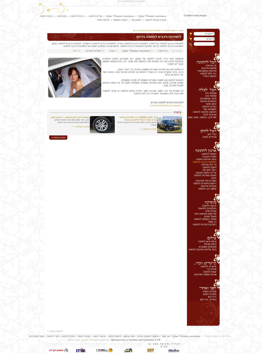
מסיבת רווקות (209, 291)
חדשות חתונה (114, 336)
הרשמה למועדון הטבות (148, 336)
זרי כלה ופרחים (209, 164)
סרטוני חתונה (99, 336)
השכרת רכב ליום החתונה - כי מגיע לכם (70, 117)
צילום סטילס (210, 244)
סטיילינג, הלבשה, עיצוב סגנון (202, 117)
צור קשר (166, 336)
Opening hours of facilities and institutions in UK (136, 340)
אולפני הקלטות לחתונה (205, 219)
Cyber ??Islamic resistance (152, 16)
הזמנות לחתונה (209, 154)
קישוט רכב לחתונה (207, 188)
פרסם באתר (103, 20)
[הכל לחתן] (203, 127)
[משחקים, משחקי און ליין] (58, 351)
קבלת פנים (211, 211)
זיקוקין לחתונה (209, 167)
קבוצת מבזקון (74, 340)
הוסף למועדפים (37, 336)
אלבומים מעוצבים (207, 246)
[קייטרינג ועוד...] (203, 259)
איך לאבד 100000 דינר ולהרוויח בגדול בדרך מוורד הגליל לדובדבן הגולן (138, 118)
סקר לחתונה (53, 336)
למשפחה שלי (209, 109)
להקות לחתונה (209, 205)
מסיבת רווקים (209, 294)
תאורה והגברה (209, 156)
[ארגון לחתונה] (203, 147)
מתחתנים (61, 16)
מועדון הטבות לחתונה (155, 20)
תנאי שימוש (129, 336)
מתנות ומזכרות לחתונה (205, 175)
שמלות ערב (210, 96)
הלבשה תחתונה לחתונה (204, 112)
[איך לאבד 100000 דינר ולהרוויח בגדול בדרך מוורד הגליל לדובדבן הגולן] (169, 132)
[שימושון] (150, 351)
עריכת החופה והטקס (206, 172)
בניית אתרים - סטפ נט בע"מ (217, 336)
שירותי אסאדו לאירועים (205, 274)
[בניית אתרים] (81, 351)
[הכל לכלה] (203, 86)
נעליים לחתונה (209, 106)
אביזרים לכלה (209, 114)
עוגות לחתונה (209, 271)
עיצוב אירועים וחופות (206, 159)
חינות (213, 178)
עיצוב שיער (211, 104)
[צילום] (203, 234)
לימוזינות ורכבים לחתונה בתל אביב (165, 105)
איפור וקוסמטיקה (208, 98)
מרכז (111, 50)
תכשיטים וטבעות (208, 101)
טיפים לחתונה (68, 336)
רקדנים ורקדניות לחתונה (204, 224)
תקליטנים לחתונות (207, 208)
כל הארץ (162, 50)
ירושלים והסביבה (93, 50)
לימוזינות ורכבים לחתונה (204, 162)
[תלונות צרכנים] (104, 351)
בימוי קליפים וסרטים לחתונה (202, 249)
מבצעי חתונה (83, 336)
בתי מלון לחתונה (208, 73)
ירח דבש (212, 296)
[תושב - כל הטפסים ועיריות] (127, 351)
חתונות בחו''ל (209, 76)
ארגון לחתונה (170, 30)
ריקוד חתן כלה (209, 170)
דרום (75, 50)
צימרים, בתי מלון (208, 299)
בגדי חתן (212, 134)
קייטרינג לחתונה (208, 266)
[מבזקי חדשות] (173, 351)
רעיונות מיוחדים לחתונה (204, 183)
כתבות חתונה (46, 16)
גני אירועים (211, 65)
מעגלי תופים (210, 216)
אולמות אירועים (208, 68)
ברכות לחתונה (77, 16)
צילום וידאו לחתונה (207, 241)
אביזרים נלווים (209, 137)
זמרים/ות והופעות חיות (205, 213)
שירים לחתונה (95, 16)
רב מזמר (212, 221)
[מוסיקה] (203, 199)
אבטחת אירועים (208, 186)
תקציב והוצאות (120, 20)
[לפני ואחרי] (203, 284)
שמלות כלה (210, 93)
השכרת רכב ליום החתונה (146, 93)
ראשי (181, 30)
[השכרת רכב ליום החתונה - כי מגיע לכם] (102, 132)
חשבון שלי (136, 20)
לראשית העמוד (56, 331)
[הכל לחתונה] (203, 58)
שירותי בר (211, 269)
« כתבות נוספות (59, 137)
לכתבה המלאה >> (148, 129)
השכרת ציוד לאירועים (206, 180)
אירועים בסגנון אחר (206, 70)
